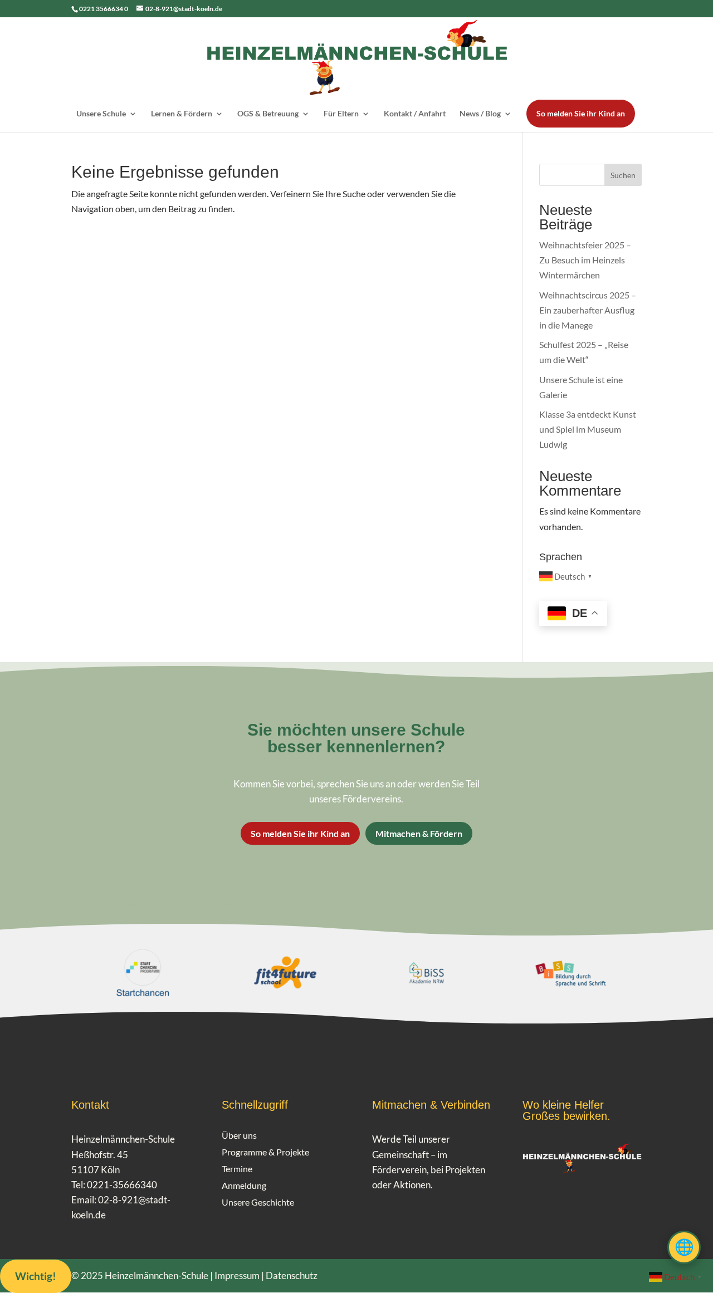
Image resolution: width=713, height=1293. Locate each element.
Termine (237, 1169)
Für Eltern (341, 114)
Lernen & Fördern (181, 114)
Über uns (239, 1136)
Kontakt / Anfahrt (415, 114)
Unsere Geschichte (258, 1202)
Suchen (623, 175)
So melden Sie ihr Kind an (580, 113)
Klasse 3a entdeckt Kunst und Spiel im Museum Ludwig (587, 429)
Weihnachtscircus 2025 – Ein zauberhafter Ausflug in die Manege (587, 310)
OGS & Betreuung (268, 114)
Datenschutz (292, 1275)
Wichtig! (35, 1276)
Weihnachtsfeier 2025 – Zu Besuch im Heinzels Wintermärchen (585, 259)
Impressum (237, 1275)
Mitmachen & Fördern (418, 833)
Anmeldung (244, 1186)
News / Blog (480, 114)
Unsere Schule (101, 114)
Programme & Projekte (265, 1152)
